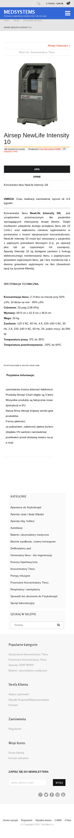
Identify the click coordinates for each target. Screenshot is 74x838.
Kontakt (13, 705)
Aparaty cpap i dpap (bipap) (27, 514)
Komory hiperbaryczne (24, 562)
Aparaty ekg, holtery (22, 521)
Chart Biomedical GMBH (50, 149)
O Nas (68, 820)
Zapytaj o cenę (10, 151)
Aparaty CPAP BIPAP (21, 664)
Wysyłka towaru (43, 820)
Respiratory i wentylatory (25, 589)
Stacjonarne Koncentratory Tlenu (28, 654)
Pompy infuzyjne (20, 575)
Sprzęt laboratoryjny (22, 603)
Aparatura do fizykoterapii (25, 507)
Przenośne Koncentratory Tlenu (29, 582)
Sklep (16, 20)
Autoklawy (16, 527)
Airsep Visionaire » (59, 45)
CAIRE (58, 820)
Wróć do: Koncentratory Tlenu (37, 52)
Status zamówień (19, 694)
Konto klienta (16, 752)
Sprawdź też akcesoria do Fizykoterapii (33, 596)
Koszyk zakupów (18, 758)
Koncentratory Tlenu (22, 568)
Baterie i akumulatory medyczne (29, 534)
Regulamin (15, 728)
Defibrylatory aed (20, 548)
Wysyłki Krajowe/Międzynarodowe (29, 699)
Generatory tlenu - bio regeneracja (31, 555)
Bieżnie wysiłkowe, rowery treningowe (33, 541)
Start (6, 20)
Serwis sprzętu (10, 820)
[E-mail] (63, 149)
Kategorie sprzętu (32, 20)
